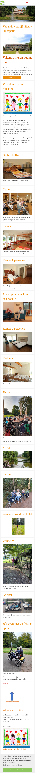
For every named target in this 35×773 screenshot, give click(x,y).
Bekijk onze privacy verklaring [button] (12, 765)
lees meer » (11, 77)
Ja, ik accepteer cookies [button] (17, 769)
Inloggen (5, 683)
